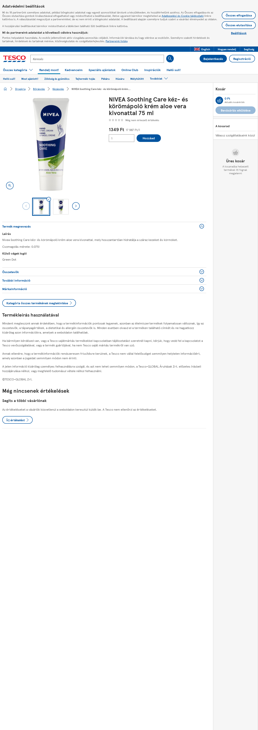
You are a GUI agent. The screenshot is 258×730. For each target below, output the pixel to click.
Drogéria (20, 89)
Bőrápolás (39, 89)
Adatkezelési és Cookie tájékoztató (183, 16)
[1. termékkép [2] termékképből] (51, 144)
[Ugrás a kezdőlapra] (14, 58)
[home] (5, 89)
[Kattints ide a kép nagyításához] (10, 185)
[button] (202, 49)
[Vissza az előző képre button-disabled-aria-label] (26, 206)
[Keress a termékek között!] (170, 58)
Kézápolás (58, 89)
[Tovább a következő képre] (76, 206)
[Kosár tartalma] (219, 100)
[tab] (41, 207)
